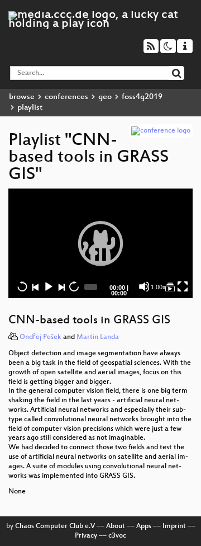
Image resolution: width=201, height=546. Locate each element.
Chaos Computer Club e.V (55, 526)
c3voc (117, 536)
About (115, 526)
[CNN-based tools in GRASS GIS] (170, 286)
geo (105, 97)
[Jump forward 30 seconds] (74, 286)
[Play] (100, 243)
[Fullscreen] (183, 286)
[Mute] (144, 286)
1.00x (158, 287)
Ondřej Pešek (40, 337)
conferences (66, 97)
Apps (143, 526)
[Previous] (35, 286)
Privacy (86, 536)
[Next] (61, 286)
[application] (100, 243)
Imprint (174, 526)
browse (22, 97)
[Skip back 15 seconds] (22, 286)
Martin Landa (97, 337)
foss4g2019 (142, 97)
